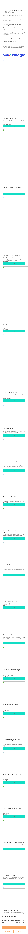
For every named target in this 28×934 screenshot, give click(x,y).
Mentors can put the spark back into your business (14, 39)
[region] (14, 924)
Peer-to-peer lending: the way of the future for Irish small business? (12, 25)
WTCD (5, 12)
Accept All (14, 927)
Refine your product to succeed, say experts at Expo (12, 11)
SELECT (14, 126)
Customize (7, 931)
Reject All (20, 931)
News (17, 12)
